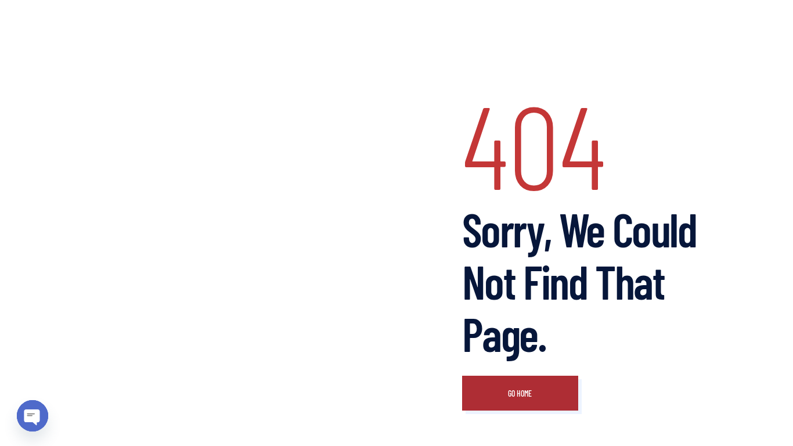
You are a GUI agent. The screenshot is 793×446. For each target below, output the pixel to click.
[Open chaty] (32, 415)
